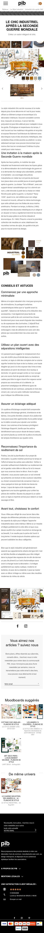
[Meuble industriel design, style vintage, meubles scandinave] (22, 3)
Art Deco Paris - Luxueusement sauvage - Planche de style (11, 759)
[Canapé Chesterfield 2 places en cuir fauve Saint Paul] (22, 88)
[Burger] (5, 3)
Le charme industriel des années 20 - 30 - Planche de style (11, 798)
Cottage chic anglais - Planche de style (11, 723)
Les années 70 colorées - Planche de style (33, 724)
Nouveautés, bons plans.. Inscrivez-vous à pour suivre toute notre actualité (19, 825)
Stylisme (5, 9)
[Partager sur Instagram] (25, 626)
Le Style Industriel (16, 9)
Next (41, 89)
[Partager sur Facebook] (17, 626)
